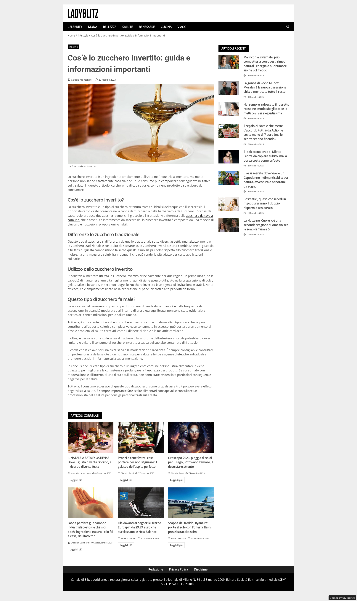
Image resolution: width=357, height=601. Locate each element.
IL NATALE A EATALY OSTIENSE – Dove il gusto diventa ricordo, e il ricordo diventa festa (90, 462)
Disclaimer (201, 569)
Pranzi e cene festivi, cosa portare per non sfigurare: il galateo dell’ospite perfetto (137, 462)
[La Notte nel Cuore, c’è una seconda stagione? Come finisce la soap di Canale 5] (228, 225)
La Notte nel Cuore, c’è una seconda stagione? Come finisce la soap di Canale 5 (266, 225)
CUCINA (166, 27)
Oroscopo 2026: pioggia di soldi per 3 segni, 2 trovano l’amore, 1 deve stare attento (190, 462)
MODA (92, 27)
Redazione (155, 569)
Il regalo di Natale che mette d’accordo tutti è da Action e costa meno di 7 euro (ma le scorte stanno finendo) (263, 132)
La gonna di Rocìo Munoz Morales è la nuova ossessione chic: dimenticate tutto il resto (265, 87)
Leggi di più (76, 480)
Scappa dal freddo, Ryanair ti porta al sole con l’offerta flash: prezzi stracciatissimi (189, 527)
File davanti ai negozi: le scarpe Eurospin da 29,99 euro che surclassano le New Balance (139, 527)
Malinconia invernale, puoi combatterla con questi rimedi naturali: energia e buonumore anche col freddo (265, 63)
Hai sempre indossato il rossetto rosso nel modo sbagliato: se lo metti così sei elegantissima (266, 108)
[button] (287, 27)
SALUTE (127, 27)
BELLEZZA (109, 27)
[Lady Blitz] (83, 13)
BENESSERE (147, 27)
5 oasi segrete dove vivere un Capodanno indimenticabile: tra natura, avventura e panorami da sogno (266, 179)
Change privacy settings (342, 597)
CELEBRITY (75, 27)
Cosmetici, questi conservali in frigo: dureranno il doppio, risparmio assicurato (265, 203)
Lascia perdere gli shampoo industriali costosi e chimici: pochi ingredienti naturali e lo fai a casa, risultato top (90, 529)
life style (73, 46)
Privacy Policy (178, 569)
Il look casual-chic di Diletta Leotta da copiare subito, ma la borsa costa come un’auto (265, 156)
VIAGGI (182, 27)
